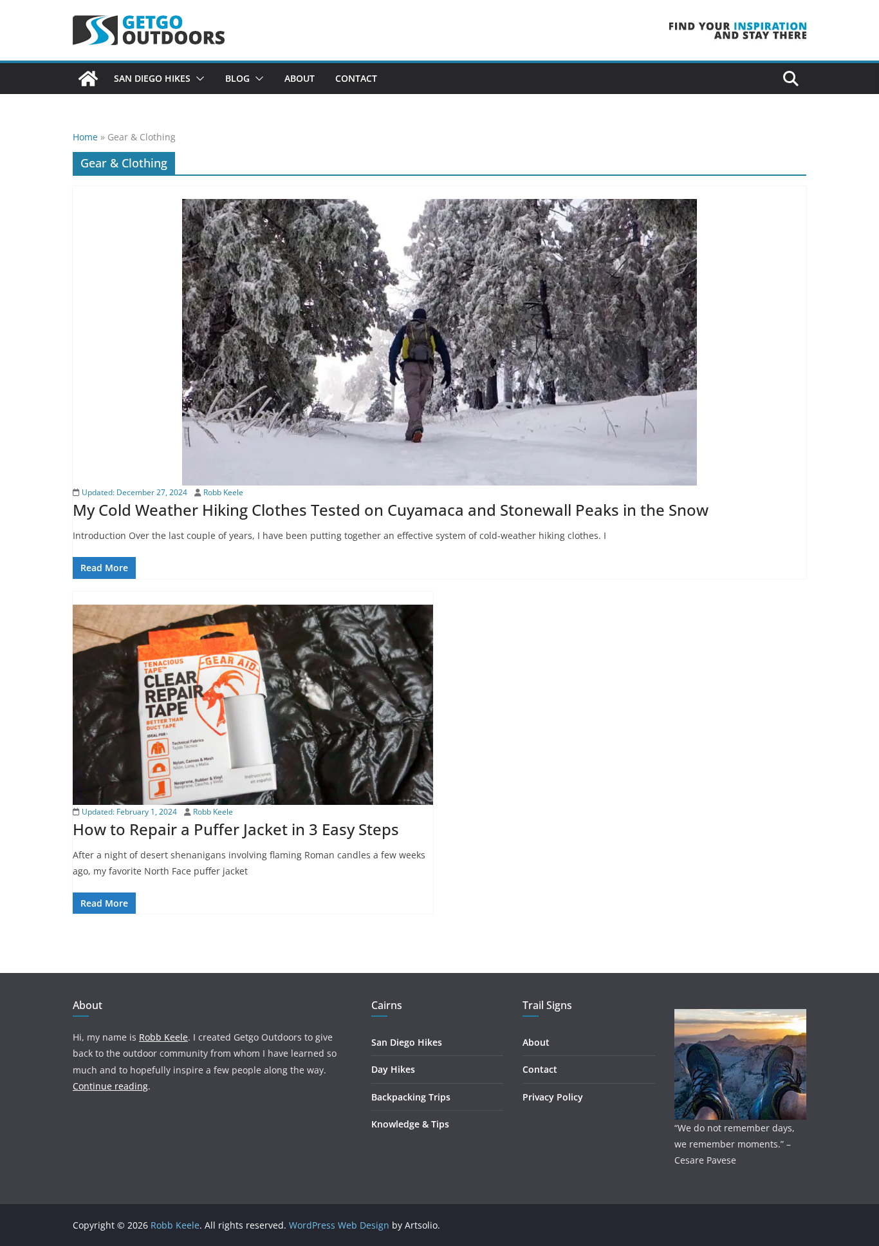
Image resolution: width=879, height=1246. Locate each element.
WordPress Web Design (339, 1225)
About (299, 78)
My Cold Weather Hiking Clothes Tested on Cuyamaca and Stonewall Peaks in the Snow (390, 509)
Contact (356, 78)
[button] (197, 79)
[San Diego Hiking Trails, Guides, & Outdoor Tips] (88, 78)
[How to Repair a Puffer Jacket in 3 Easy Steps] (253, 705)
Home (85, 137)
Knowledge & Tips (410, 1124)
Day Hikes (393, 1069)
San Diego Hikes (152, 78)
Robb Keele (223, 492)
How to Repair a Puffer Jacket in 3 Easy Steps (236, 829)
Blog (237, 78)
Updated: (133, 492)
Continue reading (110, 1086)
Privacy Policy (553, 1097)
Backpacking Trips (410, 1097)
